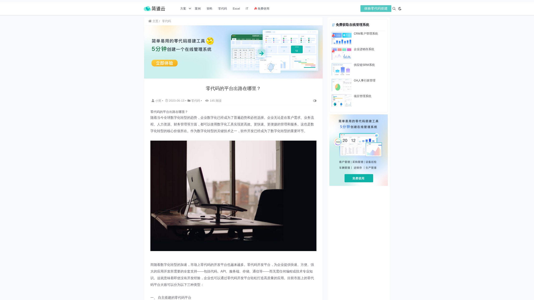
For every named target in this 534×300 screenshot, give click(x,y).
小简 (158, 100)
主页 (155, 21)
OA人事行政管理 (364, 80)
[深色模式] (400, 8)
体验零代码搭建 (376, 8)
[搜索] (394, 8)
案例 (197, 8)
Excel (236, 8)
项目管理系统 (362, 96)
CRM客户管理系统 (366, 33)
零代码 (222, 8)
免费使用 (263, 8)
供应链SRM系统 (364, 64)
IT (247, 8)
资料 (209, 8)
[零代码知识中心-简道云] (154, 8)
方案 (183, 8)
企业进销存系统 (364, 49)
